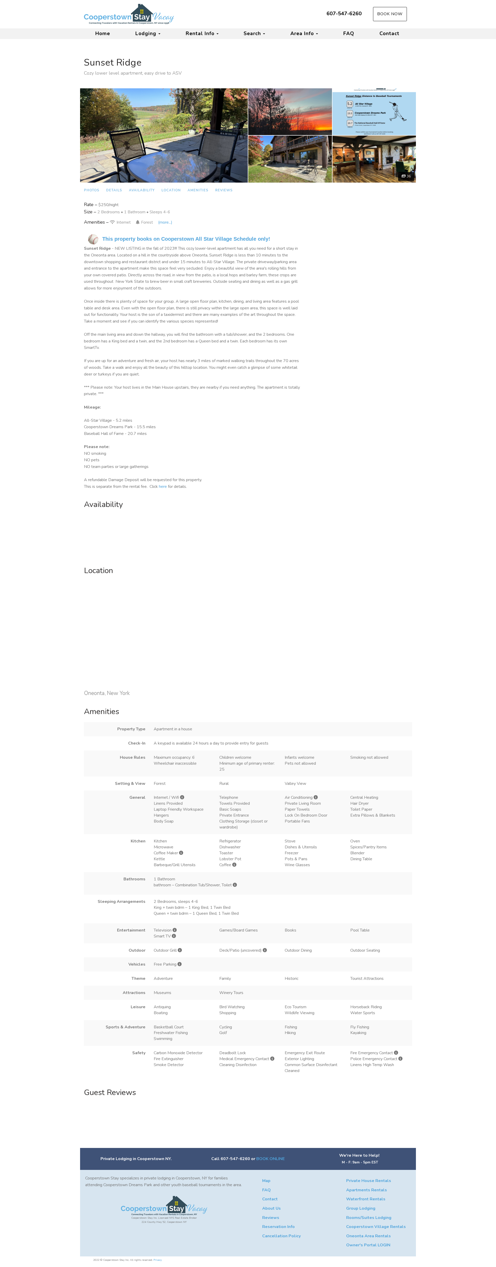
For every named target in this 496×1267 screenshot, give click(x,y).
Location (171, 190)
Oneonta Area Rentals (368, 1236)
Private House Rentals (368, 1181)
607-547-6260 (344, 13)
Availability (142, 190)
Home (102, 33)
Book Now (390, 14)
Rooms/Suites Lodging (368, 1218)
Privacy (157, 1260)
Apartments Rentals (366, 1190)
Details (114, 190)
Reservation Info (278, 1227)
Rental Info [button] (201, 33)
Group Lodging (360, 1208)
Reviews (224, 190)
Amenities (198, 190)
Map (266, 1181)
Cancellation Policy (281, 1236)
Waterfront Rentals (365, 1199)
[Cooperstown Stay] (166, 14)
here (163, 486)
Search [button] (253, 33)
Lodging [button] (146, 33)
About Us (271, 1208)
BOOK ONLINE (270, 1159)
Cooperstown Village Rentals (376, 1227)
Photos (91, 190)
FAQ (348, 33)
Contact (389, 33)
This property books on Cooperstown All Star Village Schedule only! (186, 239)
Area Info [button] (302, 33)
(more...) (165, 222)
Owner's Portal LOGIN (368, 1245)
